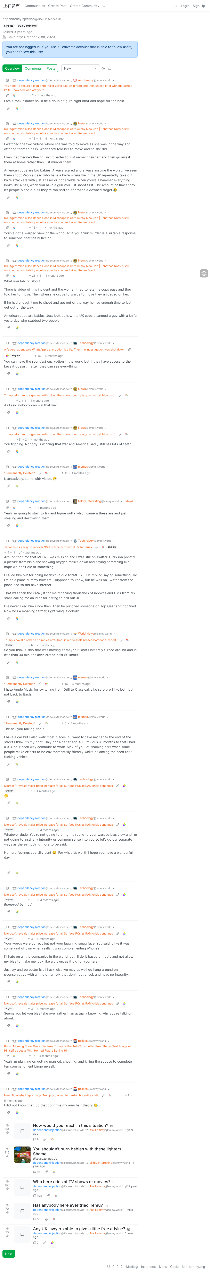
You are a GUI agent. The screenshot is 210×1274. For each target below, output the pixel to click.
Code (174, 1267)
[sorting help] (103, 68)
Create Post (57, 6)
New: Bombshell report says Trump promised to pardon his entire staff (51, 1095)
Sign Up (199, 6)
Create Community (84, 6)
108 (39, 1195)
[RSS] (109, 68)
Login (185, 6)
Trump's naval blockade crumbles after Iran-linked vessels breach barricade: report (60, 640)
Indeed (128, 501)
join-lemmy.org (193, 1267)
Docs (163, 1267)
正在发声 (11, 5)
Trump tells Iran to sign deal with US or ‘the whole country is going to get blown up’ (59, 395)
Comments (33, 68)
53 (39, 1219)
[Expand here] (22, 1155)
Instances (148, 1267)
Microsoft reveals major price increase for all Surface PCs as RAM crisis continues (58, 785)
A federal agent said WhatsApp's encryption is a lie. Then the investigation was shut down (64, 349)
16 (38, 1172)
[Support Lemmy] (104, 6)
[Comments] (22, 1131)
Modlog (132, 1267)
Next (9, 1254)
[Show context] (7, 95)
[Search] (176, 6)
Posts (51, 68)
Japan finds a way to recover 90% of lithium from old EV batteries (48, 547)
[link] (14, 95)
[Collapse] (7, 80)
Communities (35, 6)
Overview (12, 68)
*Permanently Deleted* (19, 473)
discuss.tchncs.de (45, 1158)
